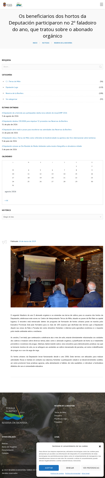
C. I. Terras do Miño (13, 81)
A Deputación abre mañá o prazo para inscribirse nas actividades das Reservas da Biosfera (36, 129)
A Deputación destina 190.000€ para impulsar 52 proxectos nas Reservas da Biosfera (35, 121)
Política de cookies (57, 473)
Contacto (5, 453)
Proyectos (58, 422)
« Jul (6, 200)
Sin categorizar (11, 99)
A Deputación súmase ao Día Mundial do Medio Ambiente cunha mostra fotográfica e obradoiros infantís (42, 146)
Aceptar (49, 468)
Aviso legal (86, 473)
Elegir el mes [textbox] (9, 217)
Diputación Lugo (12, 87)
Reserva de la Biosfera (63, 43)
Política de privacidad (72, 473)
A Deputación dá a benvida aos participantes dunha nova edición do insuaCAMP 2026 (34, 113)
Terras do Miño (60, 412)
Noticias (45, 43)
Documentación (8, 450)
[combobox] (52, 216)
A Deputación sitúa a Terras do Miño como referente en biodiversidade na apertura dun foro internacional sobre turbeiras (49, 138)
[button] (100, 446)
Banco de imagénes (9, 447)
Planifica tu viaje (60, 419)
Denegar (70, 468)
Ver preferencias (91, 468)
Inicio (35, 43)
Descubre (58, 415)
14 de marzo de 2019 (27, 241)
